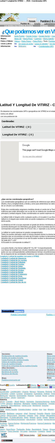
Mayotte (3, 419)
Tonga (11, 425)
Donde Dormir (44, 36)
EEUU (2, 402)
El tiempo (44, 26)
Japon (2, 429)
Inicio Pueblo (19, 36)
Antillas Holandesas (39, 404)
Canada (9, 402)
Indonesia (33, 431)
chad (26, 413)
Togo (36, 415)
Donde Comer (31, 36)
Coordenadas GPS (46, 46)
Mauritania (4, 417)
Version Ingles (29, 435)
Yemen (42, 415)
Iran (40, 410)
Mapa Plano (28, 39)
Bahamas (17, 404)
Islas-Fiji (4, 425)
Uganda (30, 415)
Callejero (37, 39)
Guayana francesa (42, 402)
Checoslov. (4, 394)
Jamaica (9, 404)
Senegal (32, 413)
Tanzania (21, 415)
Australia (3, 423)
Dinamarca (28, 394)
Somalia (40, 413)
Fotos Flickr (37, 41)
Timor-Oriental (13, 431)
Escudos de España (9, 370)
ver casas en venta (25, 44)
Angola (3, 413)
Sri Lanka (24, 431)
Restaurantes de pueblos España (15, 356)
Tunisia (39, 419)
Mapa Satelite (48, 39)
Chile (42, 385)
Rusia (44, 396)
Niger (26, 417)
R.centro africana (16, 417)
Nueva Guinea (13, 423)
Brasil (17, 402)
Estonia (47, 394)
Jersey (13, 398)
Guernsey (21, 398)
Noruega (40, 392)
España (37, 24)
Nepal (48, 431)
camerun (19, 413)
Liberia (2, 415)
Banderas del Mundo (10, 374)
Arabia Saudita (11, 410)
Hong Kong (10, 429)
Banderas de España (10, 372)
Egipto (45, 417)
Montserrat (37, 406)
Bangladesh (36, 429)
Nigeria (32, 417)
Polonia (31, 396)
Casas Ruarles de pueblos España (15, 360)
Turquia (38, 396)
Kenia (39, 417)
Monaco (33, 392)
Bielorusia (4, 396)
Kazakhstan (4, 392)
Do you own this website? (32, 157)
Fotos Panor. (26, 41)
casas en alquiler (41, 44)
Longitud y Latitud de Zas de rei (13, 282)
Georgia (12, 396)
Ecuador (34, 387)
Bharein (51, 410)
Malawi (52, 417)
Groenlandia (21, 396)
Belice (22, 402)
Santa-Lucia (26, 406)
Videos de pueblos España (12, 362)
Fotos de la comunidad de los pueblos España (19, 366)
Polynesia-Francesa (28, 423)
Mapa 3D (17, 39)
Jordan (35, 410)
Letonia (51, 396)
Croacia (19, 394)
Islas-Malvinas (14, 406)
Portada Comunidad (18, 315)
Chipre (12, 394)
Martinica (4, 406)
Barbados (26, 404)
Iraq (44, 410)
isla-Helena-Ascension (16, 419)
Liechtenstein (15, 392)
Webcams (22, 46)
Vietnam (3, 431)
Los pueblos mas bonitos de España (18, 26)
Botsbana (10, 413)
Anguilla (45, 406)
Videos (17, 41)
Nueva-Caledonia (44, 423)
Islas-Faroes (4, 398)
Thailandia (20, 429)
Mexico (33, 385)
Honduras (44, 387)
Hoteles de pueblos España (12, 358)
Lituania (25, 392)
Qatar (2, 410)
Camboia (41, 431)
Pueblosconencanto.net (11, 380)
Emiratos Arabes (24, 410)
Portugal (49, 392)
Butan (28, 429)
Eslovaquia (38, 394)
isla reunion (30, 419)
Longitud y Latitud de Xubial (12, 280)
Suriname (30, 402)
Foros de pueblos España (12, 364)
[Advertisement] (27, 75)
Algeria (47, 413)
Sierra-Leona (12, 415)
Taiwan (45, 429)
